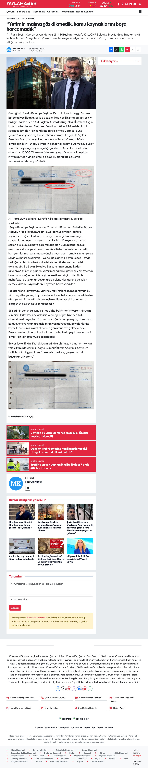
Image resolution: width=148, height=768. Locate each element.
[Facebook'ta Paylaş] (111, 49)
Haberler (12, 18)
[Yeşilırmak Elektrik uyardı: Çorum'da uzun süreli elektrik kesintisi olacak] (51, 511)
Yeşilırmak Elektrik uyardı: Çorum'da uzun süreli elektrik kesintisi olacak (50, 526)
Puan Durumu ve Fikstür (21, 708)
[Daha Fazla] (127, 49)
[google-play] (81, 718)
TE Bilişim (137, 755)
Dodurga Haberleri (52, 753)
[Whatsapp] (90, 688)
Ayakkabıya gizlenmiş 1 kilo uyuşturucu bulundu (21, 557)
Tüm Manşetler (51, 708)
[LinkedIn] (79, 688)
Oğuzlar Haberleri (107, 756)
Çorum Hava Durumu (55, 697)
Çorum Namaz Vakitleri (90, 697)
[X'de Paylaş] (116, 49)
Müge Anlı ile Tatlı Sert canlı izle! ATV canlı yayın (78, 559)
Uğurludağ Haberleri (59, 761)
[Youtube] (84, 688)
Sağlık (97, 758)
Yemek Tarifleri (97, 761)
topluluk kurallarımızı (36, 617)
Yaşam (79, 761)
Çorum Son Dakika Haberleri (23, 753)
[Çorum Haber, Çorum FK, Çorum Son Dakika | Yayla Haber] (22, 4)
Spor (126, 758)
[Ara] (140, 4)
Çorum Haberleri (89, 750)
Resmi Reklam (84, 11)
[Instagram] (74, 688)
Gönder (15, 607)
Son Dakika (23, 11)
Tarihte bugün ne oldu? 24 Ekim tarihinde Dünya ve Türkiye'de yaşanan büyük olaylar (51, 560)
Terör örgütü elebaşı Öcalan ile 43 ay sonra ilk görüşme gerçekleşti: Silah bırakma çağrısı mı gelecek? (80, 528)
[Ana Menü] (140, 11)
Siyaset (112, 758)
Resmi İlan (68, 11)
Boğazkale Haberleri (64, 750)
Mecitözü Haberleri (82, 756)
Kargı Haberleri (17, 756)
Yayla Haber (27, 18)
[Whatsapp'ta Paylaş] (121, 49)
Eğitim (72, 753)
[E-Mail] (27, 488)
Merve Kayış (33, 481)
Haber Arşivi (119, 708)
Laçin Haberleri (59, 756)
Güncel (102, 753)
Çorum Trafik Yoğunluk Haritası (122, 699)
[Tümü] (137, 60)
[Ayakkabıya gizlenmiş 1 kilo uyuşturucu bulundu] (22, 545)
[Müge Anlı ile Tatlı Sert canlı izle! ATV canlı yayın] (80, 545)
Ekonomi (87, 753)
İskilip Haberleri (120, 753)
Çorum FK (53, 11)
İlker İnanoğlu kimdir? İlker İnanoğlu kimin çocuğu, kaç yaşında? (20, 525)
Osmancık (39, 11)
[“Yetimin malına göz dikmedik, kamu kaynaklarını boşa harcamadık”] (51, 83)
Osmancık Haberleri (44, 758)
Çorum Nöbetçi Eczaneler (22, 697)
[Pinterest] (68, 688)
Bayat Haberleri (40, 750)
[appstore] (65, 718)
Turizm (38, 761)
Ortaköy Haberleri (19, 758)
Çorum (11, 11)
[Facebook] (58, 688)
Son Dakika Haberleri (88, 708)
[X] (63, 688)
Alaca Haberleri (18, 750)
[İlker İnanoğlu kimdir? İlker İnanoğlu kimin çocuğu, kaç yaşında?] (22, 511)
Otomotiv (65, 758)
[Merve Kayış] (16, 483)
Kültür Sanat (38, 756)
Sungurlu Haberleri (19, 761)
